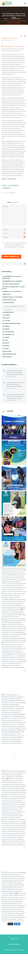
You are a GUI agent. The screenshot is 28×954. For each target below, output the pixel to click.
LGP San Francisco (8, 334)
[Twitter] (5, 192)
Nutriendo (5, 345)
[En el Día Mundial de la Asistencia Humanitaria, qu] (14, 554)
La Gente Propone (6, 38)
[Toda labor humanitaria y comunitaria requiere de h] (14, 655)
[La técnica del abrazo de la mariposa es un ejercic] (14, 579)
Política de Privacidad (14, 944)
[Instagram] (17, 938)
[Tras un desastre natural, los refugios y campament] (14, 757)
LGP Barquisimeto (8, 312)
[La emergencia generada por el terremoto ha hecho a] (14, 833)
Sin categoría (6, 356)
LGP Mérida (5, 326)
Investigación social (9, 299)
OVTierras (5, 348)
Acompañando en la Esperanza (12, 281)
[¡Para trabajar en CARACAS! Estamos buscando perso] (14, 731)
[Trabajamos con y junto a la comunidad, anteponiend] (14, 478)
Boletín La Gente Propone (10, 284)
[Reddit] (14, 192)
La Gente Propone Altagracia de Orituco (14, 306)
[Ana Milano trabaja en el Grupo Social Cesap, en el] (14, 528)
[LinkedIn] (11, 192)
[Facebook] (2, 192)
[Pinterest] (7, 192)
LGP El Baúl (6, 317)
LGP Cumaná (6, 315)
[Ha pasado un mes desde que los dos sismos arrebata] (14, 807)
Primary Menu (25, 3)
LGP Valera (5, 337)
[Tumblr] (9, 192)
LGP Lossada (6, 320)
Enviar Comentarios (11, 256)
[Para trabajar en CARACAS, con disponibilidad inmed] (14, 706)
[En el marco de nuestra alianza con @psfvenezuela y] (14, 427)
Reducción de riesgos (9, 354)
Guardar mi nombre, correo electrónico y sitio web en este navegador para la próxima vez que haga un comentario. (15, 245)
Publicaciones (6, 351)
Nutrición (5, 343)
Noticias (15, 38)
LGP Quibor (5, 329)
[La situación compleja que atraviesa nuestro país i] (14, 883)
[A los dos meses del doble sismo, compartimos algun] (14, 452)
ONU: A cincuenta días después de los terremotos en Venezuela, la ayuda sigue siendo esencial (15, 396)
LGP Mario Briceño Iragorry (11, 323)
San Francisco (6, 188)
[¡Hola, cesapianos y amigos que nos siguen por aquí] (14, 605)
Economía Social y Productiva (12, 291)
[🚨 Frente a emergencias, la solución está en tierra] (14, 858)
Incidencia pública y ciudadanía (12, 297)
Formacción (6, 294)
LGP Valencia (8, 310)
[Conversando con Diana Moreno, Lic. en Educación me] (14, 909)
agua (5, 185)
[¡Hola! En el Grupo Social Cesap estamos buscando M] (14, 630)
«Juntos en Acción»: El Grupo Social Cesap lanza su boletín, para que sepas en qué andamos (15, 372)
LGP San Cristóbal (8, 331)
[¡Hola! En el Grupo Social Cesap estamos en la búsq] (14, 782)
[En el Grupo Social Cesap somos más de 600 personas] (14, 503)
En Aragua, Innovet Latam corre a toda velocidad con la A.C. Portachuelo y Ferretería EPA (15, 384)
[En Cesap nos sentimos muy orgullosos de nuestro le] (14, 681)
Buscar (24, 263)
